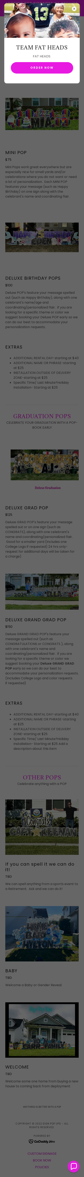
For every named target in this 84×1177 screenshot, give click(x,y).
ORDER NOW (42, 68)
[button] (74, 1167)
